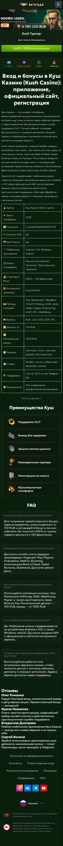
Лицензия (50, 770)
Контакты (15, 763)
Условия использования (22, 770)
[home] (31, 5)
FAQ (42, 778)
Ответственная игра (40, 763)
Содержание (26, 778)
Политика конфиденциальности (31, 755)
